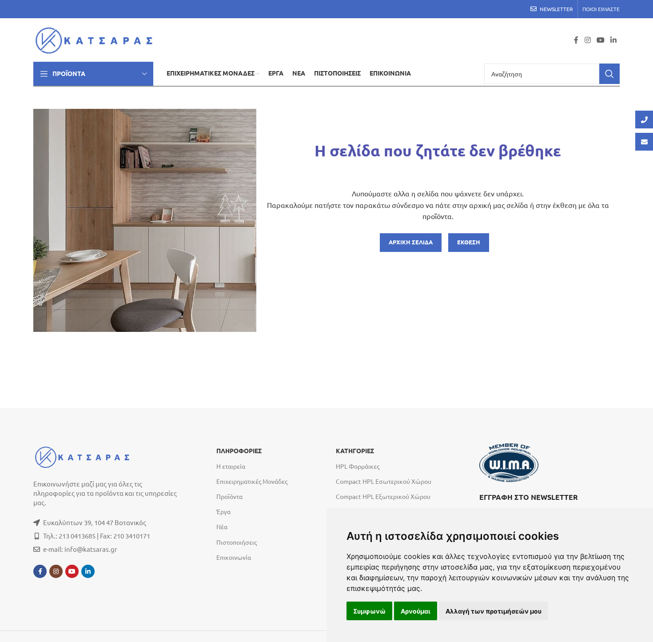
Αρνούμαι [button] (415, 611)
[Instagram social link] (587, 39)
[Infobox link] (549, 507)
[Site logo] (96, 39)
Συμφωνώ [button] (369, 611)
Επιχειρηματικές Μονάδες (251, 481)
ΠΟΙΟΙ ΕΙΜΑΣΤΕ (601, 8)
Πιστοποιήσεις (236, 542)
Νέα (221, 526)
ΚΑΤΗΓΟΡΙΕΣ (355, 451)
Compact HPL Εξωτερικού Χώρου (383, 496)
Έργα (223, 511)
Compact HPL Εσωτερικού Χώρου (383, 481)
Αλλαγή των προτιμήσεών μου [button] (494, 611)
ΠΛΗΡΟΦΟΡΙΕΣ (239, 451)
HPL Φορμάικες (357, 466)
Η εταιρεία (230, 466)
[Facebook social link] (576, 39)
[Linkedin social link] (614, 39)
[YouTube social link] (600, 39)
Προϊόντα (229, 496)
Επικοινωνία (233, 557)
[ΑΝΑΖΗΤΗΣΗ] (609, 74)
